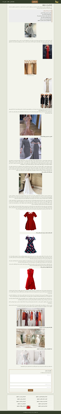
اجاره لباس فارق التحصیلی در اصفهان (41, 396)
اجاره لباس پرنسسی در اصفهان (21, 396)
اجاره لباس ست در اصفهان (22, 403)
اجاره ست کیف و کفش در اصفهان (42, 399)
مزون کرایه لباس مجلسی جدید (46, 14)
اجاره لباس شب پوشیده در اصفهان (42, 401)
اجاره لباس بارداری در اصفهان (42, 406)
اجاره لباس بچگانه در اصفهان (21, 406)
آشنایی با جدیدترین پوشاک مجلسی (46, 13)
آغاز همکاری (35, 1)
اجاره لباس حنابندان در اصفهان (21, 401)
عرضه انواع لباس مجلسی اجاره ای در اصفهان (44, 20)
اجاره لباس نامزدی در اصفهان (42, 403)
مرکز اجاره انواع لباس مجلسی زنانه (46, 17)
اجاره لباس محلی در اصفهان (21, 399)
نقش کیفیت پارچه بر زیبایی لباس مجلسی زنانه (44, 16)
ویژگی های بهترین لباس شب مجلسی (45, 19)
